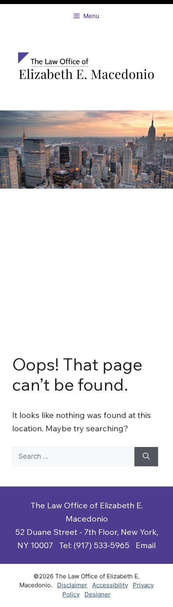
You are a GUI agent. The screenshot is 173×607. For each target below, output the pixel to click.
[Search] (146, 456)
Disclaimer (72, 585)
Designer (97, 594)
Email (146, 545)
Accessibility (110, 585)
